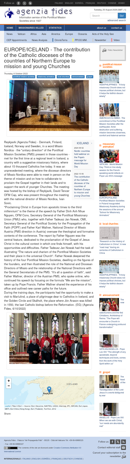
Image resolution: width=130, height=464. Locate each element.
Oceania (82, 34)
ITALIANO (59, 3)
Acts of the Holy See (103, 34)
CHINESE (112, 3)
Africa (33, 34)
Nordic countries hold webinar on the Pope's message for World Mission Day (82, 158)
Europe (69, 34)
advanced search (116, 20)
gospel (89, 77)
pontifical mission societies (23, 77)
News (10, 34)
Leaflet (7, 406)
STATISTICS (55, 27)
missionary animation (46, 77)
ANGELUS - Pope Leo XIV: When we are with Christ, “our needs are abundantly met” (111, 421)
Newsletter (99, 40)
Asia (44, 34)
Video (116, 40)
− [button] (9, 386)
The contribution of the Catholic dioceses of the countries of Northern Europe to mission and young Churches (82, 186)
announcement (78, 77)
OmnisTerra (60, 40)
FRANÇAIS (90, 3)
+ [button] (9, 381)
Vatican (21, 34)
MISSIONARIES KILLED (31, 27)
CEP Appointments (17, 40)
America (55, 34)
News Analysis (39, 40)
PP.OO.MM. (80, 40)
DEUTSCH (101, 3)
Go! (122, 15)
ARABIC (121, 3)
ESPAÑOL (79, 3)
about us (101, 27)
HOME (10, 27)
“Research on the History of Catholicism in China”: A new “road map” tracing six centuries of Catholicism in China (112, 247)
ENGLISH (69, 3)
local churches (63, 77)
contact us (116, 27)
